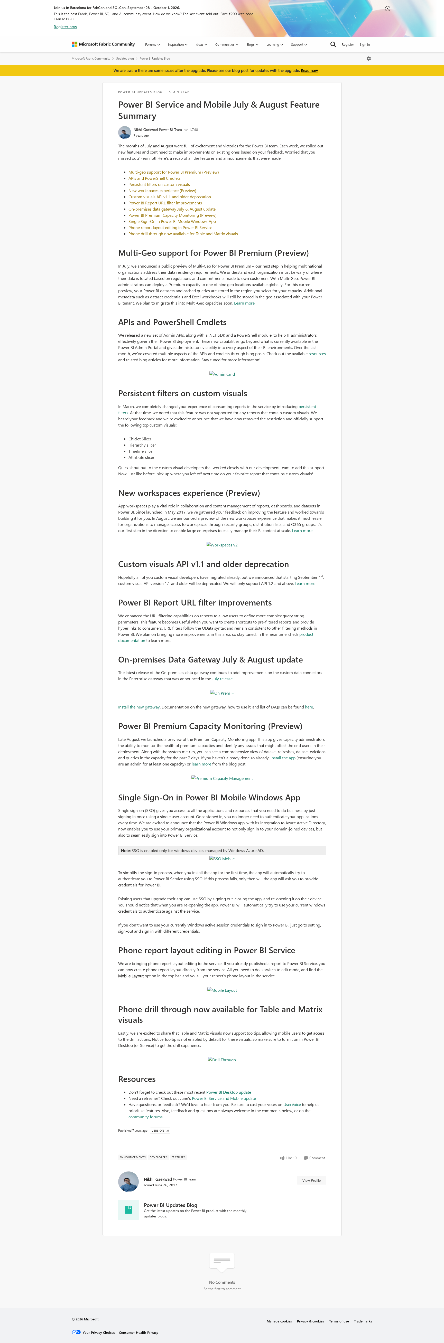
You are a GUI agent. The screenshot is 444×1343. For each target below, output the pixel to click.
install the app (283, 757)
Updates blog (125, 58)
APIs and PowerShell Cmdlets (154, 178)
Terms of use (339, 1321)
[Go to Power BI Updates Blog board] (128, 1210)
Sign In (365, 44)
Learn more (244, 303)
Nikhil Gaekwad (146, 129)
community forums (145, 1116)
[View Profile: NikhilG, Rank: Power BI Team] (124, 132)
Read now (309, 70)
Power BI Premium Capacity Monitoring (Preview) (172, 215)
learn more (201, 764)
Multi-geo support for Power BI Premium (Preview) (173, 172)
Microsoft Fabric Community (91, 58)
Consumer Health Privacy (138, 1332)
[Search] (333, 44)
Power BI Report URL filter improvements (165, 202)
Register (348, 44)
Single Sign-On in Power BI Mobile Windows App (172, 221)
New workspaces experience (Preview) (162, 190)
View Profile (311, 1180)
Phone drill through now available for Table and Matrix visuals (183, 233)
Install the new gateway (139, 707)
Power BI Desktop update (228, 1092)
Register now (65, 26)
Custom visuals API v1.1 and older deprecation (169, 196)
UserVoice (292, 1104)
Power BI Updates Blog (155, 58)
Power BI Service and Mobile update (224, 1098)
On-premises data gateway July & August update (172, 209)
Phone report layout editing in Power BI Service (170, 227)
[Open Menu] (368, 58)
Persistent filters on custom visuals (159, 184)
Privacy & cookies (310, 1321)
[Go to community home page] (103, 44)
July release (222, 678)
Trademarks (363, 1321)
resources (317, 353)
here (309, 707)
